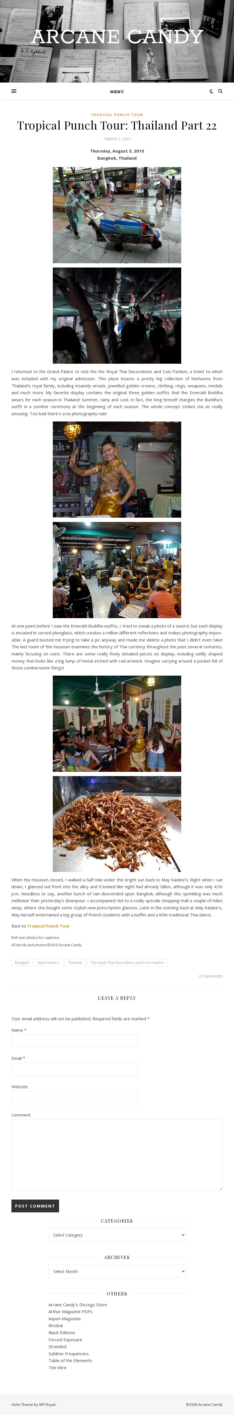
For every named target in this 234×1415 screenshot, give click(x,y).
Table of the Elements (70, 1360)
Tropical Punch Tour (117, 114)
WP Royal (47, 1404)
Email (18, 1058)
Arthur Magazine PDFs (70, 1311)
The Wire (57, 1367)
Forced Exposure (65, 1339)
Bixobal (56, 1325)
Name (19, 1030)
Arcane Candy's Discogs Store (78, 1304)
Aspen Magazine (65, 1318)
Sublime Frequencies (69, 1353)
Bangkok (22, 962)
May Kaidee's (48, 962)
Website (19, 1086)
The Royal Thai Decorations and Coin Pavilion (127, 962)
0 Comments (211, 976)
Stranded (57, 1346)
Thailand (75, 962)
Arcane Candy (117, 37)
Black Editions (62, 1332)
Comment (21, 1115)
